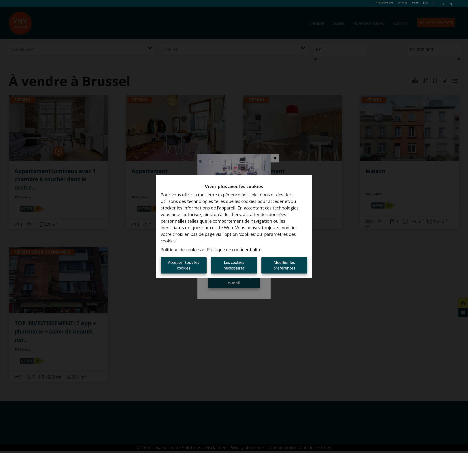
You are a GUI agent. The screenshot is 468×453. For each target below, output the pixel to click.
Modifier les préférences (284, 265)
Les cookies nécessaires (234, 265)
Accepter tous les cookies (183, 265)
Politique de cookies (181, 249)
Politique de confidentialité (234, 249)
